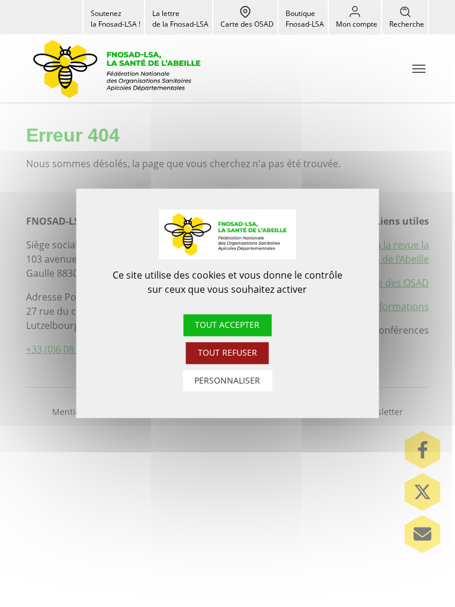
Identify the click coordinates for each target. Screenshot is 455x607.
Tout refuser (227, 352)
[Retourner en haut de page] (424, 576)
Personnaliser (227, 380)
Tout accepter (227, 324)
